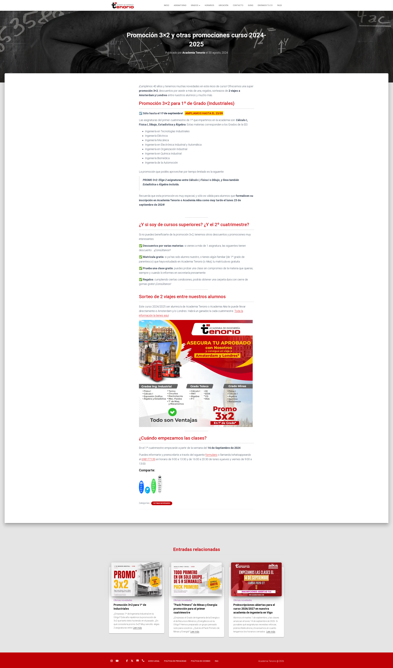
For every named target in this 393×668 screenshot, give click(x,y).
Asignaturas (180, 5)
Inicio (166, 5)
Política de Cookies (200, 661)
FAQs (279, 5)
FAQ (216, 661)
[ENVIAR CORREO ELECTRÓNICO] (137, 660)
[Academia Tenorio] (123, 5)
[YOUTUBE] (117, 660)
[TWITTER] (132, 660)
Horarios (209, 5)
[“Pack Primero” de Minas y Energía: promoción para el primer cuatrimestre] (196, 579)
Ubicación (223, 5)
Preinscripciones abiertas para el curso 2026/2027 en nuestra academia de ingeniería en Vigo (254, 608)
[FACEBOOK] (127, 660)
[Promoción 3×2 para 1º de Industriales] (136, 579)
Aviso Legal (154, 661)
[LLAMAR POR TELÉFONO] (143, 660)
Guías (250, 5)
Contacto (238, 5)
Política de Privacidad (175, 661)
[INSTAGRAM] (111, 660)
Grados (195, 5)
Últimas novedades (161, 503)
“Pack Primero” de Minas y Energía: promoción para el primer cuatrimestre (195, 608)
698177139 (148, 459)
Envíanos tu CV (265, 5)
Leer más (137, 628)
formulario (211, 454)
